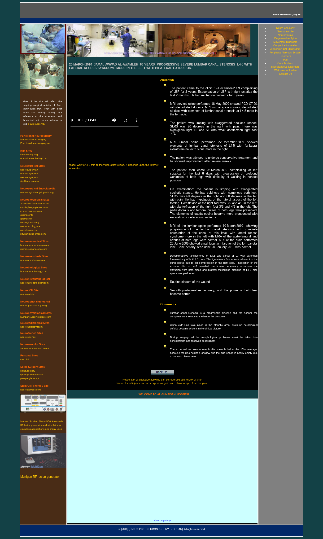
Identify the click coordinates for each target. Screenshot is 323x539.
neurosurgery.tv (36, 124)
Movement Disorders (285, 41)
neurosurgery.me (29, 173)
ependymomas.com (31, 211)
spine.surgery (27, 370)
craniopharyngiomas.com (34, 207)
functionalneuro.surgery (33, 139)
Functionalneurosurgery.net (35, 143)
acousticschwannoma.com (34, 203)
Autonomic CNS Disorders (285, 49)
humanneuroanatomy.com (34, 245)
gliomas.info (26, 215)
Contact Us (285, 73)
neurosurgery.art (29, 169)
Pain (285, 59)
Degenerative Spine (285, 38)
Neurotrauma (285, 35)
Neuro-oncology (285, 27)
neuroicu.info (27, 294)
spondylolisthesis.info (32, 374)
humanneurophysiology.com (35, 317)
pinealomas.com (29, 230)
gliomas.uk (26, 218)
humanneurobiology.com (33, 271)
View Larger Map (162, 520)
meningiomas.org (29, 222)
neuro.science (28, 337)
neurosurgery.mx (29, 177)
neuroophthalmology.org (33, 305)
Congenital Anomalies (285, 45)
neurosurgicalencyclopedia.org (37, 192)
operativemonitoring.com (33, 158)
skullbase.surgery (29, 181)
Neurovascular (285, 31)
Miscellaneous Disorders (285, 66)
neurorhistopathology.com (34, 282)
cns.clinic (25, 359)
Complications (285, 63)
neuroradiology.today (31, 326)
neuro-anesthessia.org (32, 260)
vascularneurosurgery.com (34, 348)
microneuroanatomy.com (33, 249)
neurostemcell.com (30, 389)
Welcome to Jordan (285, 70)
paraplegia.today (29, 378)
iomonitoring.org (29, 154)
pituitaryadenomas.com (33, 233)
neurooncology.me (30, 226)
